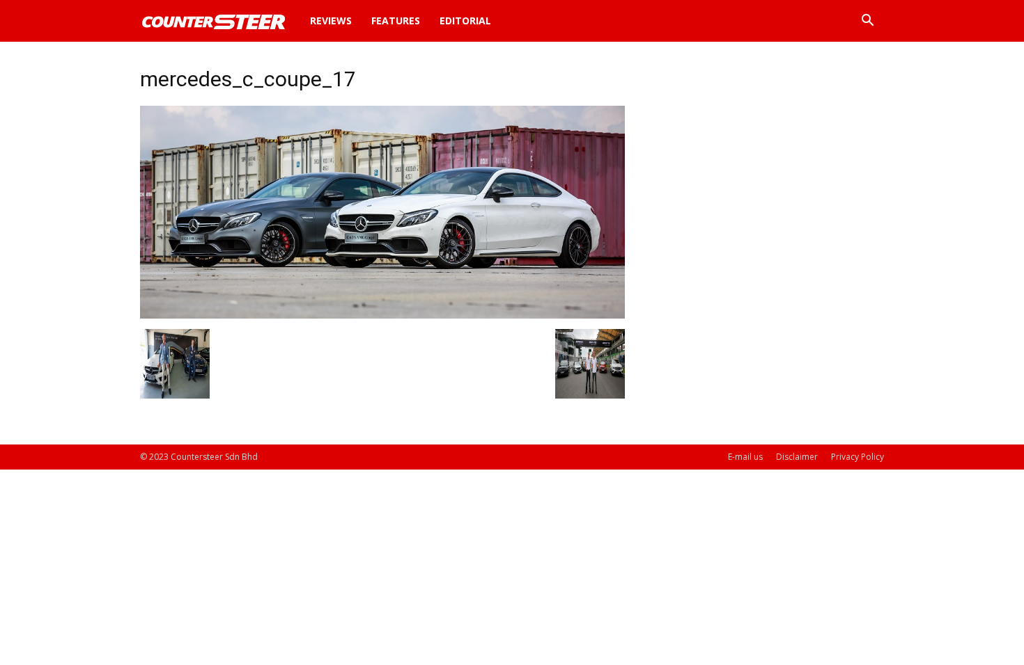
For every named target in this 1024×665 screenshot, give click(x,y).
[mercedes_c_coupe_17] (382, 315)
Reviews (331, 20)
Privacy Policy (857, 457)
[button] (867, 22)
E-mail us (745, 457)
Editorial (465, 20)
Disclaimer (797, 457)
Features (395, 20)
